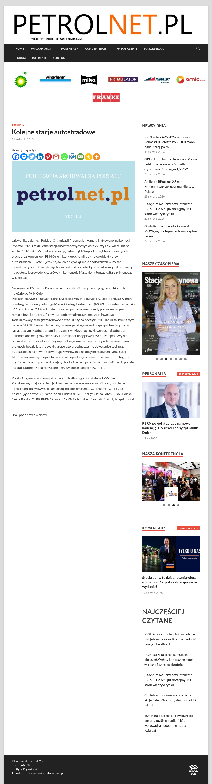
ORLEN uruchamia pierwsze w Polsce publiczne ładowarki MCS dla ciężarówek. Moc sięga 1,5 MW (170, 164)
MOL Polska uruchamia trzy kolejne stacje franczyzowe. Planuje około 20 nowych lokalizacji (170, 639)
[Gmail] (56, 156)
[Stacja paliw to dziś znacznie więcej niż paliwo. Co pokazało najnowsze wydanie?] (171, 553)
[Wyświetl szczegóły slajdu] (171, 313)
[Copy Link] (88, 156)
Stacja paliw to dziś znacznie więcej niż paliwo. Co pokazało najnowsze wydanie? (170, 582)
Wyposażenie (126, 48)
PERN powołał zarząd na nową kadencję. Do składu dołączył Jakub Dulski (170, 428)
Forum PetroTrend (30, 58)
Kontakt (60, 58)
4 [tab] (171, 359)
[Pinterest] (48, 156)
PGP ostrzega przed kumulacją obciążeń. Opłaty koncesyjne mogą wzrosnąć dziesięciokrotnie (168, 659)
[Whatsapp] (64, 156)
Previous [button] (147, 312)
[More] (96, 156)
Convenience (95, 48)
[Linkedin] (40, 156)
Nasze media (154, 48)
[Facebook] (15, 156)
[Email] (80, 156)
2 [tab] (161, 359)
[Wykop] (72, 156)
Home (19, 48)
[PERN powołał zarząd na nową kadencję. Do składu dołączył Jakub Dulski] (171, 399)
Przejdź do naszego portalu (38, 773)
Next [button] (195, 312)
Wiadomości (41, 48)
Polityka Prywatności (25, 769)
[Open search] (198, 48)
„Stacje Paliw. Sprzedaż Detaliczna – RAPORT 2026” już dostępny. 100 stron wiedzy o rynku (169, 209)
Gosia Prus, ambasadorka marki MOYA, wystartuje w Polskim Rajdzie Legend (170, 231)
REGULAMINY (21, 765)
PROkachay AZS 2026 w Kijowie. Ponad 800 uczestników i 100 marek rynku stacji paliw (169, 142)
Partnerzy (69, 48)
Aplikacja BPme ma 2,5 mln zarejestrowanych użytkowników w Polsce (169, 186)
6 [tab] (180, 359)
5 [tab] (176, 359)
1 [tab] (157, 359)
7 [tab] (185, 359)
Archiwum (18, 125)
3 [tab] (166, 359)
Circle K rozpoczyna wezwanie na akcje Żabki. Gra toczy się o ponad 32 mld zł (170, 700)
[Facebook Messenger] (24, 156)
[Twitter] (32, 156)
